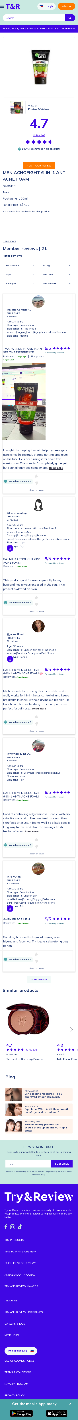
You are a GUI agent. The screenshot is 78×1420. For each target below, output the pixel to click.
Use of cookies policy (19, 1360)
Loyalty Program (16, 1383)
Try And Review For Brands (24, 1312)
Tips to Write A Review (20, 1251)
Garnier (9, 186)
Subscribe (62, 1163)
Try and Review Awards (21, 1286)
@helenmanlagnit (18, 513)
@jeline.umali (15, 634)
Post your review (39, 165)
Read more (56, 467)
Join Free (66, 6)
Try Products (14, 1240)
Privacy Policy (14, 1395)
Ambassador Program (20, 1274)
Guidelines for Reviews (20, 1263)
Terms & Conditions (18, 1372)
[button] (9, 241)
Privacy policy (57, 1172)
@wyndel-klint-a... (19, 753)
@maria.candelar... (19, 309)
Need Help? (12, 1335)
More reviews (39, 979)
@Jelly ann (14, 876)
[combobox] (21, 265)
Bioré (60, 1054)
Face (6, 192)
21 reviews (39, 134)
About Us (11, 1300)
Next (71, 1029)
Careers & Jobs (15, 1323)
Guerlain (11, 1054)
